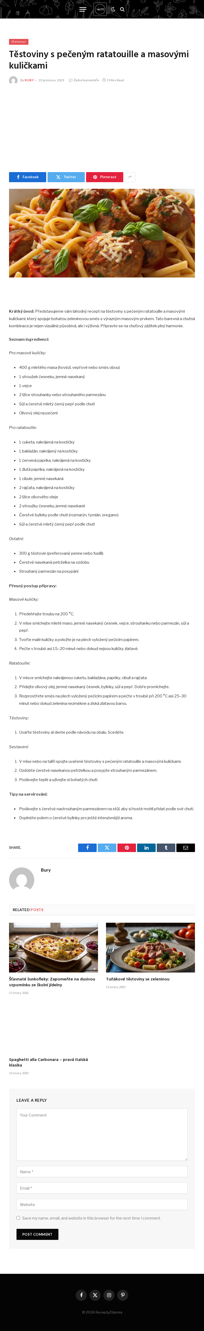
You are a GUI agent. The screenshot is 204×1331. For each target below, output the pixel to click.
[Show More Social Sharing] (130, 177)
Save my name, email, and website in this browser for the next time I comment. (91, 1218)
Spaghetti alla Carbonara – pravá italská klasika (48, 1063)
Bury (29, 80)
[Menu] (82, 9)
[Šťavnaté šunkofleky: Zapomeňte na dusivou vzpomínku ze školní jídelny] (53, 948)
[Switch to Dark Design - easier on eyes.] (113, 9)
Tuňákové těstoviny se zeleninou (137, 980)
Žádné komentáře (86, 80)
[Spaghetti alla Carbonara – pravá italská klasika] (53, 1028)
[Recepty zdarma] (100, 9)
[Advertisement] (102, 127)
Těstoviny (18, 41)
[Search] (122, 9)
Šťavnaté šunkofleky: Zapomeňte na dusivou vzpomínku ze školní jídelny (52, 982)
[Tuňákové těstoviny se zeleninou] (150, 948)
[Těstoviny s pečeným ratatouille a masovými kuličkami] (102, 233)
